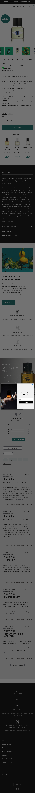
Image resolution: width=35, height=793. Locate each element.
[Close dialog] (33, 384)
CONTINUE (26, 402)
